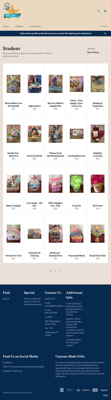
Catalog (19, 26)
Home (6, 26)
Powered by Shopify (25, 393)
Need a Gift (13, 393)
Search (6, 299)
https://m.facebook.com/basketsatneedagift (23, 367)
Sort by (91, 49)
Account (104, 26)
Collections (35, 26)
